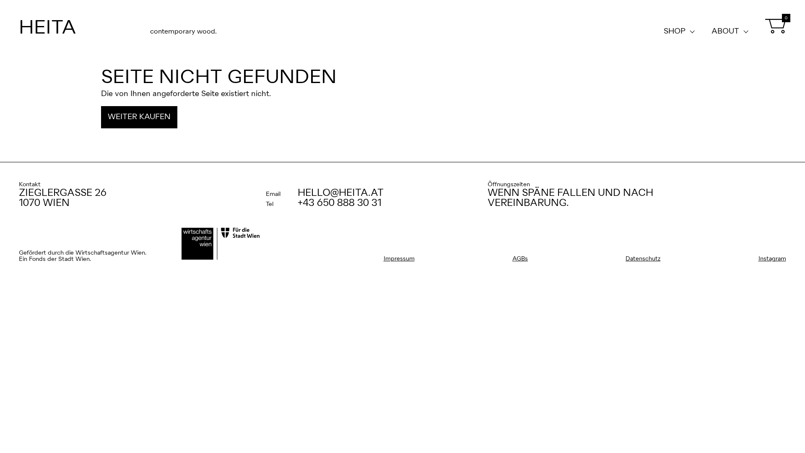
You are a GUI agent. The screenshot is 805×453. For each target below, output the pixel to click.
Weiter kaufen (139, 117)
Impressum (399, 259)
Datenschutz (643, 259)
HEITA (47, 28)
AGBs (520, 259)
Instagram (772, 259)
